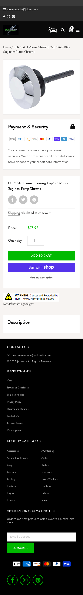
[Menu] (76, 29)
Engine (10, 493)
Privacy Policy (14, 402)
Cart (9, 380)
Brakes (45, 465)
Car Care (11, 472)
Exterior (11, 500)
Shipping (14, 212)
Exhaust (46, 493)
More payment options (41, 277)
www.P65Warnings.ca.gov (18, 304)
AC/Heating (48, 451)
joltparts (21, 361)
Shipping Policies (15, 395)
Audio (44, 458)
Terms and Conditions (18, 388)
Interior (45, 500)
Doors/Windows (49, 479)
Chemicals (47, 472)
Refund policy (14, 430)
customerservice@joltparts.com (22, 9)
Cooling (11, 479)
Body (9, 465)
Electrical (11, 486)
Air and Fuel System (17, 458)
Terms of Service (15, 423)
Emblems (46, 486)
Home (7, 47)
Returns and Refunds (18, 409)
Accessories (13, 451)
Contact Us (13, 416)
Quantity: (15, 240)
